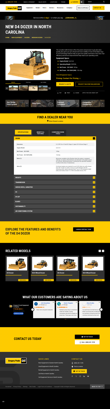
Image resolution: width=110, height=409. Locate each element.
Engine (17, 138)
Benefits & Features (40, 132)
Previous (6, 88)
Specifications (23, 132)
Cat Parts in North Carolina (46, 373)
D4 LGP (17, 197)
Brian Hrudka (88, 303)
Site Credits (32, 386)
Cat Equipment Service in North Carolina (50, 377)
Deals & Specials (83, 8)
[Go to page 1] (65, 319)
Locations (53, 2)
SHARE (77, 93)
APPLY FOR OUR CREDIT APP (90, 93)
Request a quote (65, 84)
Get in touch (80, 371)
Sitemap (25, 386)
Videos (13, 82)
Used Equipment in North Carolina (48, 366)
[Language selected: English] (82, 2)
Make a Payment (29, 2)
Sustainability (20, 206)
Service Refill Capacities (24, 187)
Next (49, 88)
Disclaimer (8, 386)
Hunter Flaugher (66, 303)
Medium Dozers (37, 37)
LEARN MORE (70, 17)
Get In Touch (88, 337)
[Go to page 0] (64, 319)
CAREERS (75, 2)
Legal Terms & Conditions (45, 386)
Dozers (27, 37)
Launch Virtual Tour (83, 229)
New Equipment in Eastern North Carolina (50, 363)
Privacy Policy (17, 386)
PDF (60, 93)
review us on (17, 313)
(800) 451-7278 (12, 2)
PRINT (68, 93)
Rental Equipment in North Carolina (48, 370)
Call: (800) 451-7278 (88, 342)
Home (7, 37)
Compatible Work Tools (58, 132)
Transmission (20, 182)
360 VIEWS (43, 82)
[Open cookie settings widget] (3, 401)
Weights (18, 177)
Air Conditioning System (23, 211)
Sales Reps (42, 2)
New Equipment (17, 37)
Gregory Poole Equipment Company (21, 306)
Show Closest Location (56, 121)
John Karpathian (43, 303)
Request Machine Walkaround (89, 84)
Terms (63, 2)
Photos (28, 82)
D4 (16, 192)
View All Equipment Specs (64, 75)
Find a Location (78, 366)
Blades (17, 201)
